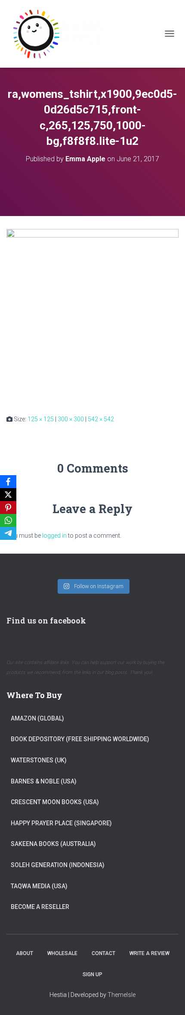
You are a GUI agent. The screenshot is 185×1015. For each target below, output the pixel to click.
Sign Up (92, 974)
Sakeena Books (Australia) (53, 843)
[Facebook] (8, 481)
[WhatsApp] (8, 520)
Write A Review (150, 953)
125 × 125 (41, 419)
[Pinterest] (8, 507)
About (24, 953)
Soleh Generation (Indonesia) (58, 864)
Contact (103, 953)
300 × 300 (71, 419)
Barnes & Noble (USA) (44, 781)
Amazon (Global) (37, 718)
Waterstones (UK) (39, 760)
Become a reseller (40, 906)
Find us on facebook (46, 620)
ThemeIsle (122, 994)
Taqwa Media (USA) (39, 886)
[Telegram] (8, 533)
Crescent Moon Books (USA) (55, 802)
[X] (8, 494)
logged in (54, 535)
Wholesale (62, 953)
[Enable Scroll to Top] (168, 998)
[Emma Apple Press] (60, 33)
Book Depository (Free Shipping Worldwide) (80, 739)
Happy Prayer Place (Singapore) (61, 823)
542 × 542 (101, 419)
